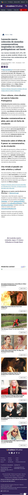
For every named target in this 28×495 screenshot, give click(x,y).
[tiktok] (14, 453)
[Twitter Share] (2, 67)
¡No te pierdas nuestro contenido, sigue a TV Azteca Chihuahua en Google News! (14, 240)
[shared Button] (4, 67)
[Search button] (26, 6)
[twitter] (9, 453)
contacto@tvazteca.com (19, 467)
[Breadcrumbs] (3, 35)
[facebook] (17, 453)
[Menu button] (1, 6)
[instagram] (12, 453)
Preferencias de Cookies (16, 474)
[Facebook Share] (7, 67)
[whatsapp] (19, 453)
